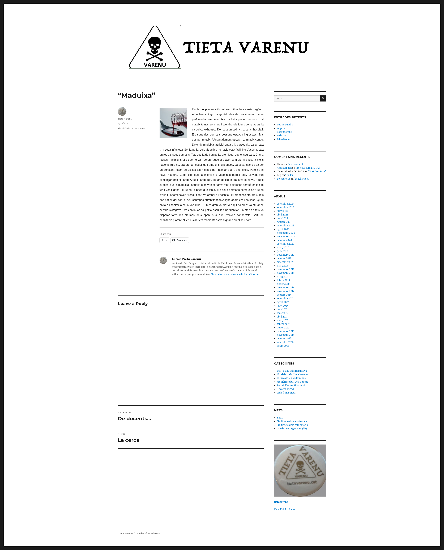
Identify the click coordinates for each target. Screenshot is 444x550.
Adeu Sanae (283, 139)
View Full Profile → (284, 509)
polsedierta (283, 178)
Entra (280, 417)
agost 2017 (283, 302)
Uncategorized (285, 389)
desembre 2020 (286, 232)
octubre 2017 (284, 294)
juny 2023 (282, 211)
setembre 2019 (285, 262)
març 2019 (282, 265)
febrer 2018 (283, 280)
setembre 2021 (285, 225)
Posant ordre (284, 131)
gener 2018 (283, 283)
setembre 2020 (285, 243)
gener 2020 (283, 251)
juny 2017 (282, 309)
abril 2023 (282, 214)
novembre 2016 (285, 334)
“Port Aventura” (317, 171)
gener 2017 (283, 327)
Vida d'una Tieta (286, 392)
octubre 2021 (284, 222)
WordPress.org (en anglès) (292, 428)
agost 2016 (283, 345)
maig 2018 (283, 276)
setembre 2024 (285, 203)
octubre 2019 (284, 258)
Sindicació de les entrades (292, 421)
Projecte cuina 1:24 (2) (308, 167)
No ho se (281, 135)
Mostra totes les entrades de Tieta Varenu (235, 274)
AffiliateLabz (284, 167)
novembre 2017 (285, 291)
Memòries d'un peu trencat (292, 381)
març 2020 (283, 247)
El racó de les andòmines (291, 378)
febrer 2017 (283, 324)
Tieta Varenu (125, 118)
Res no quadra (285, 124)
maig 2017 (282, 313)
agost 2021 (283, 229)
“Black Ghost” (302, 178)
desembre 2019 (285, 254)
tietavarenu (281, 502)
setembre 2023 (285, 207)
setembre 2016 (285, 342)
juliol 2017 (282, 305)
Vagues (281, 128)
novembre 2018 (285, 273)
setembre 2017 (285, 298)
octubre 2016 (284, 338)
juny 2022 (282, 218)
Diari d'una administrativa (292, 370)
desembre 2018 (285, 269)
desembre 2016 (285, 331)
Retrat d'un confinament (291, 385)
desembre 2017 (285, 287)
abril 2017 (282, 316)
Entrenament (295, 164)
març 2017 (282, 320)
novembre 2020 (286, 236)
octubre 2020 (284, 240)
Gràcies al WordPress (148, 533)
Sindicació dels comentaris (292, 425)
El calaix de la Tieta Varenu (132, 128)
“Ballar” (289, 175)
